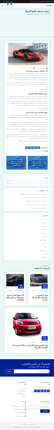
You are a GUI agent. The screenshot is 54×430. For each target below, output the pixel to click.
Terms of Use (32, 424)
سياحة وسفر (44, 243)
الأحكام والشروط (21, 391)
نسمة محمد (39, 68)
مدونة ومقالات (22, 389)
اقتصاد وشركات (43, 229)
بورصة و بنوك (44, 233)
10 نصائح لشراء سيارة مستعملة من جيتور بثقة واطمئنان (15, 297)
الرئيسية (48, 14)
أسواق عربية (44, 222)
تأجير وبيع (45, 236)
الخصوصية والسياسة (20, 393)
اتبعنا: (11, 1)
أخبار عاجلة (44, 219)
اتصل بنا (23, 396)
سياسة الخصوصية (24, 424)
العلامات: (46, 151)
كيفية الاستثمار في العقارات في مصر (39, 208)
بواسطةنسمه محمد (43, 290)
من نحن (23, 387)
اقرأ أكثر (46, 302)
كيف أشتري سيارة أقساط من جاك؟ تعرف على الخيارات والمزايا (30, 346)
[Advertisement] (27, 25)
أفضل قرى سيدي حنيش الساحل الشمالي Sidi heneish (35, 197)
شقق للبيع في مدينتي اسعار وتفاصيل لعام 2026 (37, 201)
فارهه (38, 151)
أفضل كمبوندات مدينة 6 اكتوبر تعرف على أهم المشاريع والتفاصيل (33, 194)
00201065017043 (20, 412)
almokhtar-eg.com (20, 416)
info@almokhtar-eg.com (18, 409)
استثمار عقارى (44, 226)
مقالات (45, 254)
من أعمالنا (45, 257)
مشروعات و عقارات (43, 250)
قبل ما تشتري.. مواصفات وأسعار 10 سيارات (40, 297)
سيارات (42, 14)
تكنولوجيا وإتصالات (43, 240)
